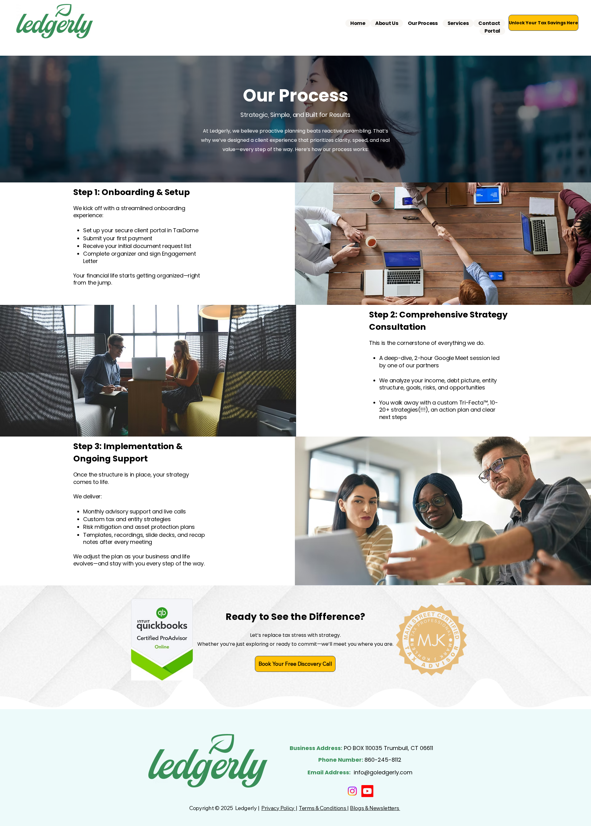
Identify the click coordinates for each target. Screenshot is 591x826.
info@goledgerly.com (383, 772)
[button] (458, 23)
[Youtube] (367, 791)
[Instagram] (352, 791)
